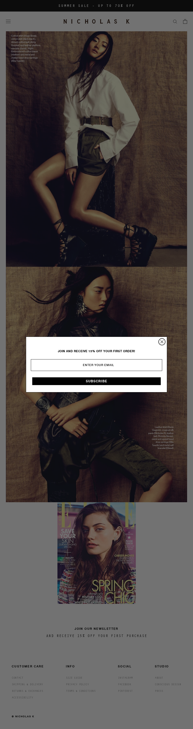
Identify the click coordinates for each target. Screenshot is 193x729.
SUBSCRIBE (96, 381)
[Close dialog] (162, 342)
